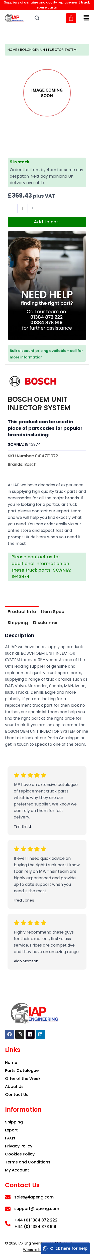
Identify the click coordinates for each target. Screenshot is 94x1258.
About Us (14, 1086)
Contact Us (16, 1094)
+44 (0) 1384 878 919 (35, 1226)
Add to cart (47, 222)
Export (11, 1130)
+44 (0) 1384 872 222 (35, 1220)
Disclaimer (45, 622)
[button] (86, 18)
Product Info (22, 611)
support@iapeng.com (36, 1208)
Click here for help (68, 1248)
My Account (17, 1170)
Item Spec (52, 611)
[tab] (22, 611)
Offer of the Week (23, 1078)
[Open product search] (37, 18)
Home (12, 49)
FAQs (10, 1138)
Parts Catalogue (22, 1070)
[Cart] (71, 18)
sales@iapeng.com (34, 1197)
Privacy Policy (18, 1146)
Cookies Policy (20, 1154)
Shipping (18, 622)
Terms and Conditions (27, 1162)
